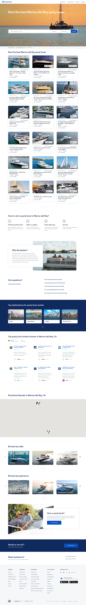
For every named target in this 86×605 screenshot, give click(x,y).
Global (48, 593)
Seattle (48, 581)
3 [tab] (44, 468)
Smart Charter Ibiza (12, 579)
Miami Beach (49, 574)
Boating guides (23, 586)
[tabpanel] (16, 316)
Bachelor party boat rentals (36, 590)
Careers (9, 583)
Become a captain (23, 576)
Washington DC (50, 588)
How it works (10, 574)
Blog (20, 581)
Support (83, 1)
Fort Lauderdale (50, 576)
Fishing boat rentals (35, 576)
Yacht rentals (33, 581)
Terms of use (70, 601)
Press (9, 581)
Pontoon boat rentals (35, 583)
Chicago (49, 583)
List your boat (70, 1)
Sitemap (75, 601)
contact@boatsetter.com (70, 556)
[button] (37, 402)
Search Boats (71, 545)
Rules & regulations (23, 583)
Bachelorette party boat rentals (37, 588)
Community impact (23, 579)
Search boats (22, 572)
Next (80, 315)
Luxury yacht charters (35, 579)
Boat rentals (33, 572)
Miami (48, 572)
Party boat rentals (34, 586)
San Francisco (50, 590)
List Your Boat (54, 522)
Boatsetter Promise (12, 576)
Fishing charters (34, 574)
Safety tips (22, 588)
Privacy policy (64, 601)
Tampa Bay (49, 579)
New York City (50, 586)
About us (77, 1)
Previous (5, 315)
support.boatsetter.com (70, 558)
